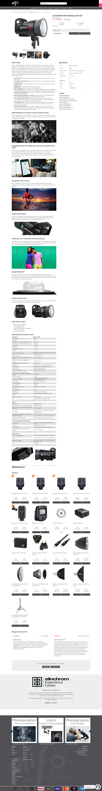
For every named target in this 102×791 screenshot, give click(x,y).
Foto (45, 8)
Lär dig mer (24, 12)
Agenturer (14, 773)
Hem (13, 748)
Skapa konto (55, 666)
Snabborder (14, 752)
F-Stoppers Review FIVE (64, 97)
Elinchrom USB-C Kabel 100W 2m (60, 553)
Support (13, 775)
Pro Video (50, 8)
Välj (41, 532)
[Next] (49, 55)
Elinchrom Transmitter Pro (38, 523)
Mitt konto (14, 764)
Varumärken (34, 8)
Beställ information (16, 771)
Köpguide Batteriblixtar (64, 95)
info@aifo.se (48, 702)
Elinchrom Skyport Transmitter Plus (20, 523)
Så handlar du (15, 760)
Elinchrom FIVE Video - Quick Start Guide (68, 100)
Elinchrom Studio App (57, 523)
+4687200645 (84, 750)
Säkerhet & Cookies (16, 769)
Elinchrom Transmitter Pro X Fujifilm (81, 493)
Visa (61, 532)
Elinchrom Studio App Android (66, 107)
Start (13, 12)
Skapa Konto (14, 780)
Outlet (70, 8)
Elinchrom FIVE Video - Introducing (67, 98)
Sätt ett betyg (67, 19)
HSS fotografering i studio (33, 12)
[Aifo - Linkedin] (32, 788)
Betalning (14, 767)
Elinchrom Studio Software (65, 109)
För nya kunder (15, 758)
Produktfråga (58, 33)
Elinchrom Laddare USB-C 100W (19, 553)
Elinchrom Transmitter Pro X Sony (60, 493)
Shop (16, 12)
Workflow (57, 8)
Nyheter (13, 750)
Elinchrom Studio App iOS (65, 105)
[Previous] (12, 731)
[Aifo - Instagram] (16, 788)
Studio (40, 8)
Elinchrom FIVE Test (63, 102)
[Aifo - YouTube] (24, 788)
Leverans (14, 766)
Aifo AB (85, 746)
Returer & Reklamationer (17, 776)
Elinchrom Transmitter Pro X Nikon (40, 493)
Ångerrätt (14, 778)
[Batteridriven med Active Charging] (31, 32)
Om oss (13, 754)
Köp (79, 33)
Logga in (46, 666)
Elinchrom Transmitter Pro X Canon (20, 493)
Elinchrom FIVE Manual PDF (65, 104)
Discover (64, 8)
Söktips (13, 762)
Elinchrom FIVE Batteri (78, 523)
